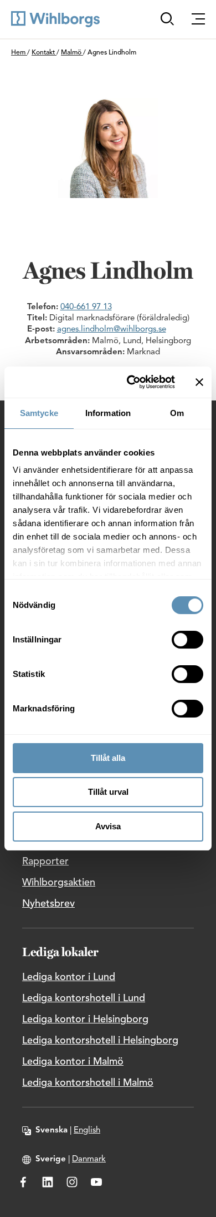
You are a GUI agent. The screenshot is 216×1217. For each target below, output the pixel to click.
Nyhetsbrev (48, 904)
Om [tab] (177, 413)
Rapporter (45, 862)
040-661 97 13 (86, 307)
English (87, 1130)
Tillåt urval (108, 792)
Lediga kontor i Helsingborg (85, 1020)
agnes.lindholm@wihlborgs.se (111, 329)
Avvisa (108, 826)
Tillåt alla (108, 758)
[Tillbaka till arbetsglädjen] (55, 19)
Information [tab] (108, 413)
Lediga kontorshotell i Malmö (87, 1083)
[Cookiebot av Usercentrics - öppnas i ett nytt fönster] (131, 382)
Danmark (89, 1159)
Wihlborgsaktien (58, 883)
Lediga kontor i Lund (68, 977)
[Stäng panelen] (199, 382)
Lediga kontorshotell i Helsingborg (100, 1041)
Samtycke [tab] (39, 413)
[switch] (187, 640)
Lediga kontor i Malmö (73, 1062)
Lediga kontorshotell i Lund (83, 998)
